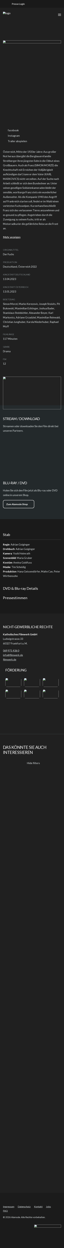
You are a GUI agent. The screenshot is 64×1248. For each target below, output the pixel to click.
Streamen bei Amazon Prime (7, 440)
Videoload (17, 462)
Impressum (8, 1206)
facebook (13, 130)
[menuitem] (16, 3)
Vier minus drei (12, 1173)
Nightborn (10, 858)
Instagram (14, 135)
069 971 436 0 (11, 650)
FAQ (5, 1210)
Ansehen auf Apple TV (28, 441)
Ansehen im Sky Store (15, 452)
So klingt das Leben (15, 963)
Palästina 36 (11, 1068)
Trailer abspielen (17, 141)
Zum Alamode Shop (17, 504)
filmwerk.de (9, 659)
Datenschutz (24, 1206)
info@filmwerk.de (13, 655)
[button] (32, 3)
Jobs (48, 1206)
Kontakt (38, 1206)
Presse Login (18, 3)
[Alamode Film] (6, 15)
